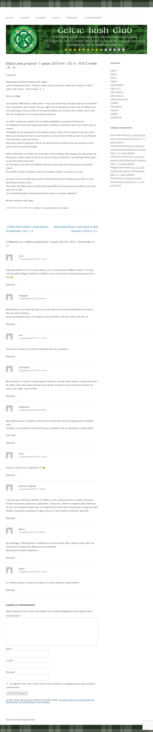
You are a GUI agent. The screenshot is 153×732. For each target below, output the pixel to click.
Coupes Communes (119, 99)
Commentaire (13, 615)
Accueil (9, 17)
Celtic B (113, 74)
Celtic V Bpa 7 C (117, 95)
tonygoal (23, 295)
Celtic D (113, 81)
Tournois (114, 110)
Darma (66, 207)
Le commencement (93, 17)
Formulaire (71, 17)
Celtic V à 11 (115, 88)
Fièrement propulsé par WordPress (20, 719)
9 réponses (11, 74)
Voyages (114, 113)
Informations (116, 106)
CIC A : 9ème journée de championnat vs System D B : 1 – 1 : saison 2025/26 (127, 182)
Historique (41, 17)
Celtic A (37, 207)
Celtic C (113, 77)
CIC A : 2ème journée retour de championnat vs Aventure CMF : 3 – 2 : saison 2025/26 (128, 149)
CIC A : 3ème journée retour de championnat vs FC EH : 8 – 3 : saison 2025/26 (127, 139)
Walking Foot (116, 117)
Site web (10, 672)
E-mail (10, 660)
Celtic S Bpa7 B (116, 84)
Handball (114, 102)
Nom (9, 648)
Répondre (10, 284)
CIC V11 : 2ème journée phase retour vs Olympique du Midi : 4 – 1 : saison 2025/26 (127, 171)
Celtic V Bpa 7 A (117, 92)
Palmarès (24, 17)
